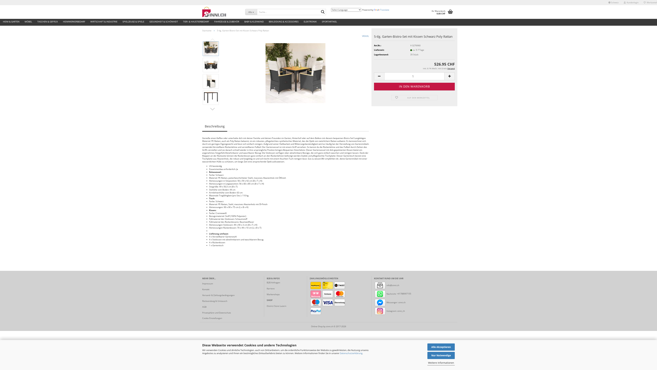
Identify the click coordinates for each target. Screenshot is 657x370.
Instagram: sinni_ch (395, 311)
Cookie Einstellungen (212, 318)
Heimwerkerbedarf (74, 21)
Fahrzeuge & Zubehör (226, 21)
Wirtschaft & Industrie (103, 21)
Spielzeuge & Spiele (133, 21)
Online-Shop (317, 326)
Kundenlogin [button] (632, 2)
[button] (613, 2)
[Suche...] (322, 12)
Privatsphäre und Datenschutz (216, 312)
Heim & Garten (11, 21)
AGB (204, 306)
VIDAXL (365, 36)
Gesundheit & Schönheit (163, 21)
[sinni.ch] (221, 12)
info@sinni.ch (392, 285)
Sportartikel (329, 21)
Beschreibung (215, 126)
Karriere (271, 288)
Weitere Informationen (441, 362)
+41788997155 (404, 293)
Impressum (207, 283)
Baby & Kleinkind (254, 21)
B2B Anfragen (273, 282)
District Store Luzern (276, 306)
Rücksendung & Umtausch (214, 301)
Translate (384, 9)
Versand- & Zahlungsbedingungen (218, 295)
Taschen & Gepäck (47, 21)
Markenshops (273, 294)
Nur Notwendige (441, 355)
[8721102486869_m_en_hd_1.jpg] (295, 72)
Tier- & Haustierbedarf (196, 21)
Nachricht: (391, 293)
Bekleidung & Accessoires (284, 21)
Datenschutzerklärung (351, 353)
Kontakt (205, 289)
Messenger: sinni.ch (395, 302)
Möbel (28, 21)
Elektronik (310, 21)
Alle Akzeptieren (441, 347)
